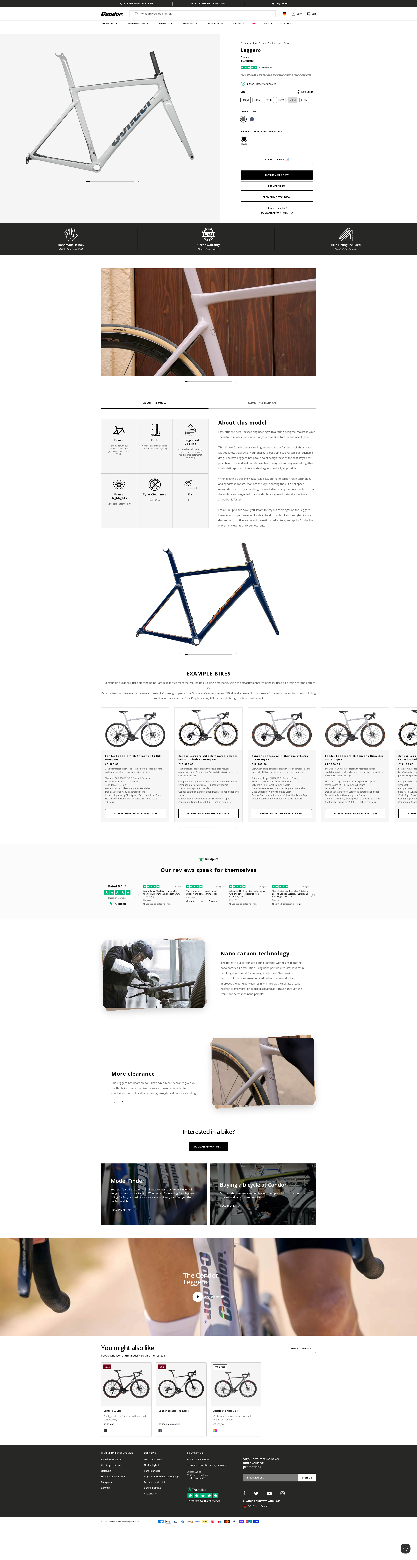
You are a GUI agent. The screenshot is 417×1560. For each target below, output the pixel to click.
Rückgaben (107, 1482)
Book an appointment (275, 212)
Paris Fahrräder (152, 1470)
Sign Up (307, 1477)
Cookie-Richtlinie (152, 1487)
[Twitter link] (256, 1494)
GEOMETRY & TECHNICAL (277, 197)
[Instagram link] (282, 1494)
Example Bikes (277, 186)
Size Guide (307, 91)
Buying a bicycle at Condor (253, 1184)
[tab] (109, 111)
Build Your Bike (274, 159)
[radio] (246, 100)
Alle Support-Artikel (111, 1465)
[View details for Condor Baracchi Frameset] (181, 1400)
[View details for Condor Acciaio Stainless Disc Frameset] (236, 1400)
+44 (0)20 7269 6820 (198, 1459)
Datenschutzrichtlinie (155, 1482)
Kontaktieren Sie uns (112, 1459)
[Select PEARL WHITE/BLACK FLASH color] (160, 1430)
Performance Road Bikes (252, 43)
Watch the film (215, 1296)
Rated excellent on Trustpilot (210, 3)
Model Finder (127, 1180)
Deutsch (264, 1506)
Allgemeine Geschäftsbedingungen (162, 1476)
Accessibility (150, 1493)
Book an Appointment (208, 1146)
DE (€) (251, 1506)
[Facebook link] (244, 1494)
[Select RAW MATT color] (105, 1430)
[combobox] (205, 14)
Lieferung (106, 1470)
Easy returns (282, 3)
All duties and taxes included (138, 3)
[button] (138, 181)
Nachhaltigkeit (151, 1465)
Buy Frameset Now (277, 174)
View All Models (301, 1348)
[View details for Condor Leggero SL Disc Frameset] (126, 1400)
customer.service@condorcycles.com (206, 1465)
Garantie (105, 1487)
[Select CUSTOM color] (215, 1430)
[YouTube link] (269, 1494)
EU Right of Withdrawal (113, 1476)
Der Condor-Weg (153, 1459)
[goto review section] (261, 68)
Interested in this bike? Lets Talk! (135, 813)
